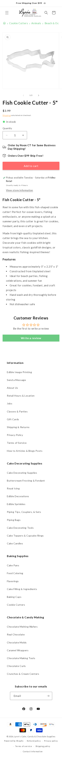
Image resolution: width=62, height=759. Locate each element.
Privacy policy (51, 741)
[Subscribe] (48, 696)
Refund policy (34, 741)
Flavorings (13, 581)
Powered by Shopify (14, 741)
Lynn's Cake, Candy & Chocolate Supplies (34, 736)
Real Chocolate (16, 634)
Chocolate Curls (16, 665)
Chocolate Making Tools (21, 658)
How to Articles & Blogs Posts (24, 450)
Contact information (33, 751)
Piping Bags (14, 519)
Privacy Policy (15, 434)
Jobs (9, 403)
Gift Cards (13, 419)
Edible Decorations (18, 496)
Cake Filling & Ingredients (22, 589)
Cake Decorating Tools (20, 527)
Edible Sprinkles (16, 504)
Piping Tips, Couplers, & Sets (24, 511)
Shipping (7, 115)
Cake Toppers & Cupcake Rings (25, 535)
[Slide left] (23, 95)
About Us (12, 387)
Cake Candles (15, 543)
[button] (7, 13)
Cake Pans (13, 565)
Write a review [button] (31, 338)
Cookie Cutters (16, 604)
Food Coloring (15, 573)
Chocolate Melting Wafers (22, 626)
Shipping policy (42, 746)
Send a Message (16, 379)
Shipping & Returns (18, 427)
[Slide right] (38, 95)
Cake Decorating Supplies (22, 472)
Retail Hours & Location (21, 395)
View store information (19, 190)
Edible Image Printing (19, 372)
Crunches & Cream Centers (23, 673)
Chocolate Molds (17, 642)
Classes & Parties (17, 411)
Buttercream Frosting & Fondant (26, 480)
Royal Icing (13, 488)
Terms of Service (17, 442)
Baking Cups (14, 596)
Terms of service (23, 746)
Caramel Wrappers (18, 650)
